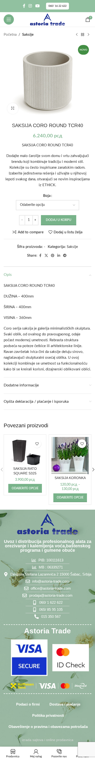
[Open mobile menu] (8, 19)
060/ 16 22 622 (57, 6)
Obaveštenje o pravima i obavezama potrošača (48, 727)
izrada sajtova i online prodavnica (47, 740)
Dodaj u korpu (58, 220)
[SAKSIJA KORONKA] (70, 455)
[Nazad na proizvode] (83, 35)
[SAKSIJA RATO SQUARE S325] (25, 451)
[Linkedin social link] (59, 255)
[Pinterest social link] (52, 255)
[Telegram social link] (65, 255)
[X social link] (46, 255)
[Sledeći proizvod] (88, 35)
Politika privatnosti (48, 715)
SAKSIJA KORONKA (70, 478)
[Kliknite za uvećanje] (12, 108)
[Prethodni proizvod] (77, 35)
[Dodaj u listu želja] (37, 443)
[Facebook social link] (24, 6)
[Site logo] (47, 19)
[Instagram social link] (30, 6)
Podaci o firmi (28, 704)
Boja (47, 196)
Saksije (28, 34)
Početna (10, 34)
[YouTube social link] (37, 6)
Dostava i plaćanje (64, 704)
